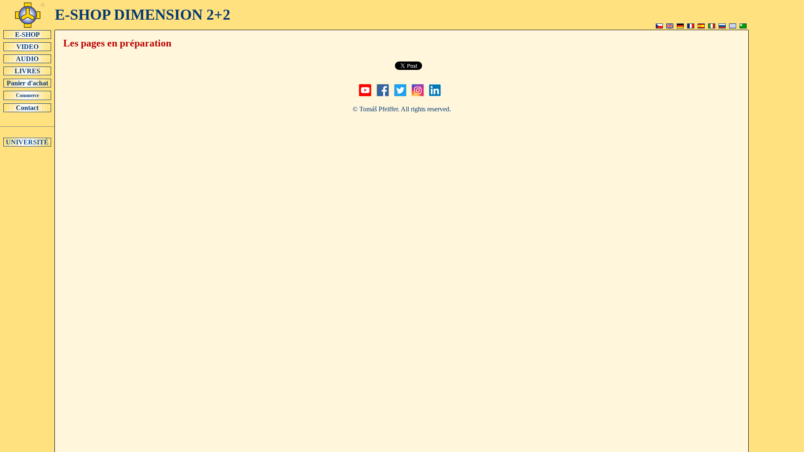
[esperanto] (743, 26)
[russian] (722, 26)
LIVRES (27, 70)
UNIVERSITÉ (27, 142)
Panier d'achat (27, 83)
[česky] (659, 26)
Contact (27, 107)
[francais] (690, 26)
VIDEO (27, 46)
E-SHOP (27, 34)
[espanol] (701, 26)
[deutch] (680, 26)
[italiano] (711, 26)
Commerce (27, 95)
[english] (670, 26)
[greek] (732, 26)
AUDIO (27, 58)
